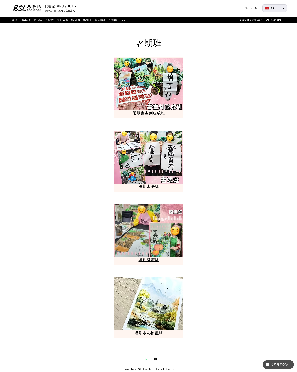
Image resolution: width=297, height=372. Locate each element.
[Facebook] (150, 359)
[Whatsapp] (146, 359)
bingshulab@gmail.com (250, 20)
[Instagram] (155, 359)
